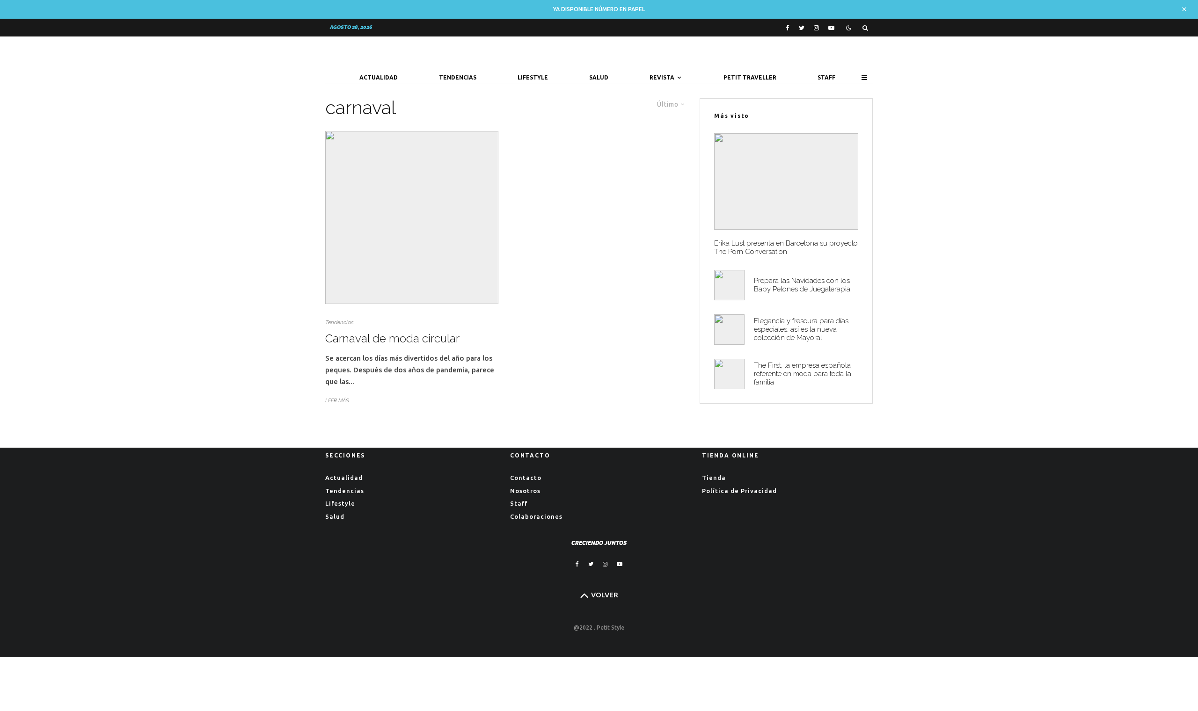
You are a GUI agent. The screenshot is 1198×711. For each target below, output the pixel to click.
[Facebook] (787, 28)
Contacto (525, 477)
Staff (826, 77)
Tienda (714, 477)
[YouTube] (831, 28)
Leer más (337, 401)
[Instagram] (816, 28)
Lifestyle (533, 77)
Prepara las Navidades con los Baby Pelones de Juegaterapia (802, 284)
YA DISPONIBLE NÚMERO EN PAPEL (599, 9)
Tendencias (457, 77)
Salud (598, 77)
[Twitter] (801, 28)
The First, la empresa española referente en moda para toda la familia (802, 373)
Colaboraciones (536, 516)
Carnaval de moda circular (392, 338)
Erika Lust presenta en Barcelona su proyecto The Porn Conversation (786, 247)
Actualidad (378, 77)
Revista (662, 77)
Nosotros (525, 490)
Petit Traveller (749, 77)
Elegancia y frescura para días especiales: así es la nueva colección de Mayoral (801, 329)
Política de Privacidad (739, 490)
